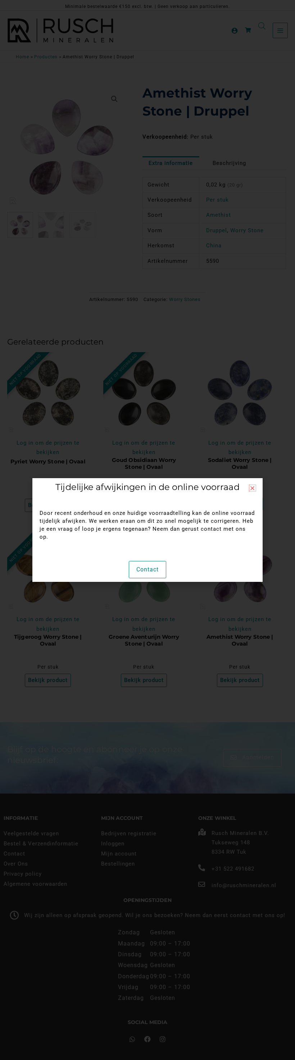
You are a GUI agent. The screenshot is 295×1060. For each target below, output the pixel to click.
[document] (147, 530)
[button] (252, 488)
